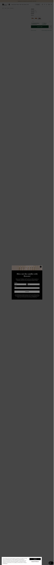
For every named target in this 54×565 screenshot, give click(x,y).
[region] (22, 561)
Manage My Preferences (35, 561)
